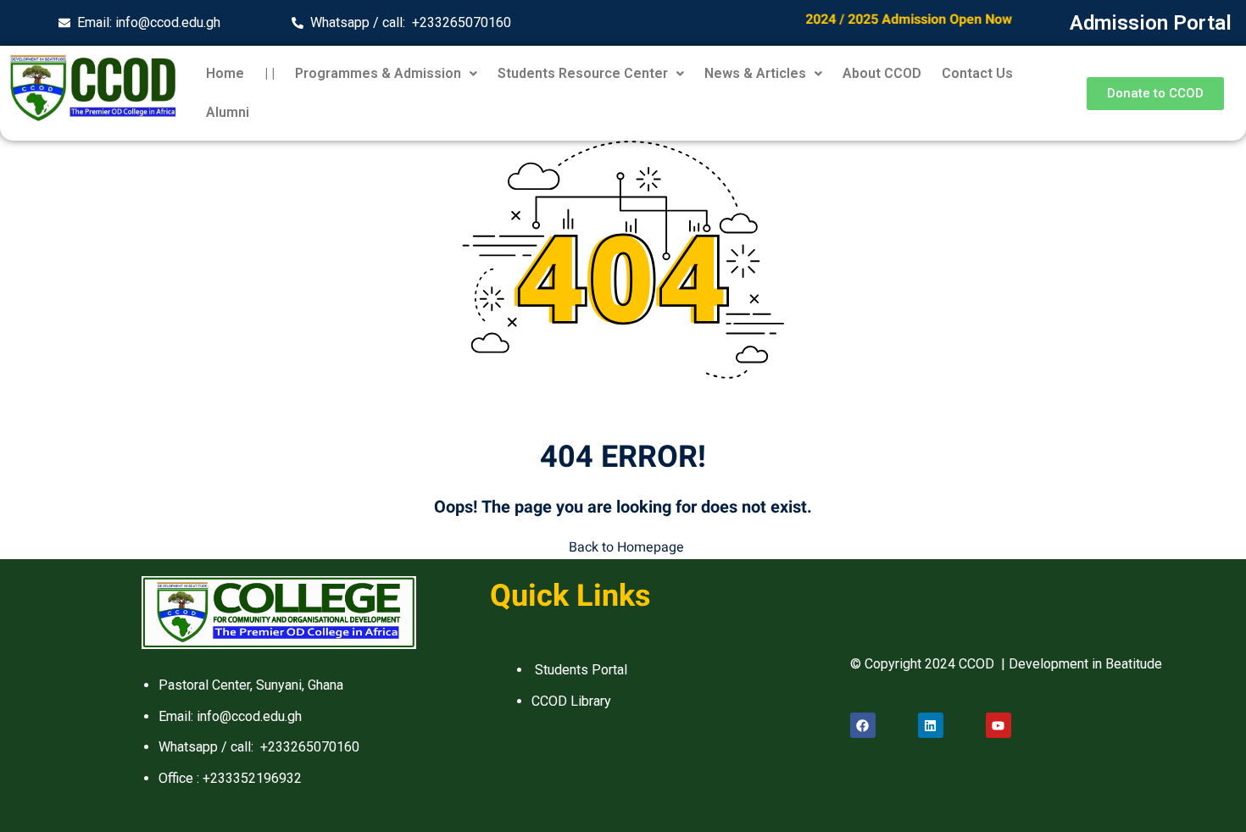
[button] (386, 73)
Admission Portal (1151, 23)
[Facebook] (863, 725)
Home (225, 73)
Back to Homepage (626, 547)
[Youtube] (998, 725)
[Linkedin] (930, 725)
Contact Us (977, 73)
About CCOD (882, 73)
